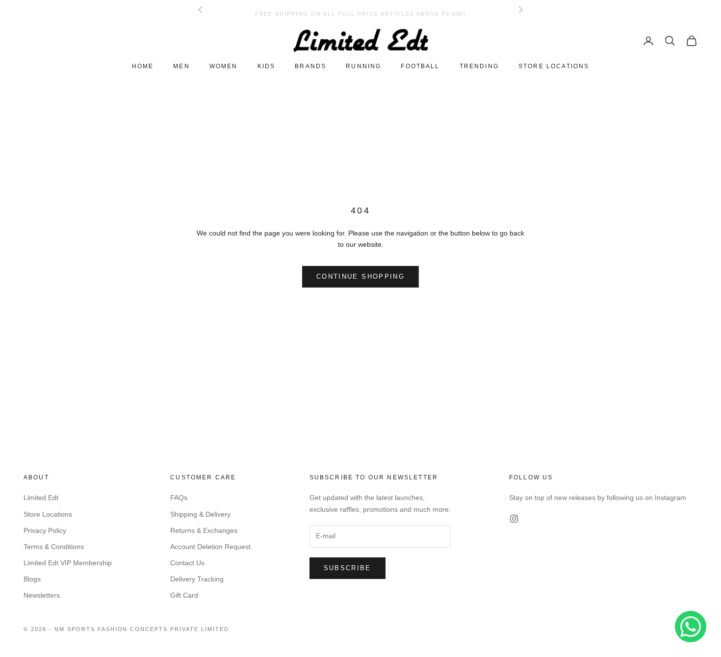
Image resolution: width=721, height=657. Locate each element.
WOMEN (223, 66)
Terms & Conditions (54, 547)
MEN (181, 66)
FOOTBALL (420, 66)
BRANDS (310, 66)
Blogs (32, 579)
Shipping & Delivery (200, 514)
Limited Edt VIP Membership (68, 563)
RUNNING (363, 66)
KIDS (267, 66)
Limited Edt (41, 497)
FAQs (178, 497)
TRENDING (479, 66)
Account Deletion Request (210, 547)
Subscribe (347, 568)
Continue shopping (360, 276)
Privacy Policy (45, 530)
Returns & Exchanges (203, 530)
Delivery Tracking (197, 579)
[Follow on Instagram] (514, 519)
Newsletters (42, 595)
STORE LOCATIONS (553, 66)
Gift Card (184, 595)
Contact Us (187, 563)
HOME (143, 66)
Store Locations (48, 514)
